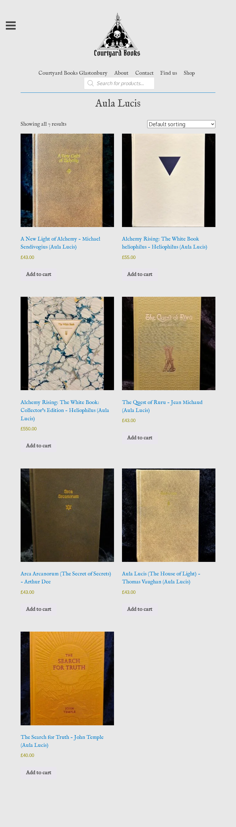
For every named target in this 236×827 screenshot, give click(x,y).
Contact (144, 73)
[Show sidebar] (11, 25)
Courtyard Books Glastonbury (73, 73)
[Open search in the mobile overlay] (119, 83)
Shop (189, 73)
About (121, 73)
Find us (168, 73)
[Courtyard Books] (118, 60)
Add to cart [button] (38, 274)
